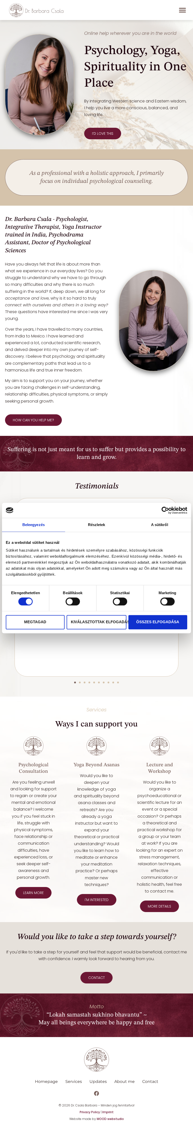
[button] (182, 10)
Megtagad (35, 622)
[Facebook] (96, 1093)
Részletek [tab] (96, 525)
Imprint (108, 1112)
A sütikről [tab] (159, 525)
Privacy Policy (90, 1112)
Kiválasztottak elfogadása (98, 622)
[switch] (73, 601)
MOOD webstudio (110, 1119)
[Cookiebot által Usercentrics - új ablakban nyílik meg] (165, 510)
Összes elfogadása (157, 622)
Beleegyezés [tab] (33, 525)
